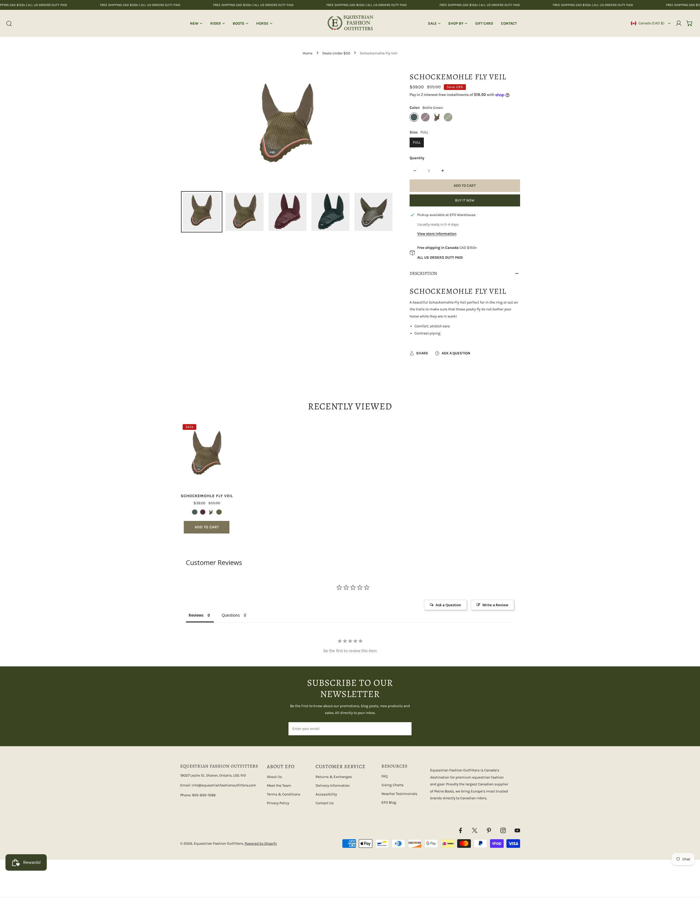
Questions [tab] (231, 615)
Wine (425, 117)
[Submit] (405, 728)
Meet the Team (279, 785)
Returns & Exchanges (334, 777)
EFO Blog (388, 802)
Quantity (417, 158)
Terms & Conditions (283, 794)
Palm (436, 117)
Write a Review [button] (495, 604)
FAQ (384, 776)
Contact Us (325, 803)
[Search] (9, 23)
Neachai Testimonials (399, 794)
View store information (436, 234)
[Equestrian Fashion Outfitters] (350, 23)
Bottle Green (414, 117)
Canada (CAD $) (651, 23)
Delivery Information (333, 785)
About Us (274, 777)
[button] (689, 23)
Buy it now (464, 200)
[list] (287, 127)
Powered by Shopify (261, 843)
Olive (448, 117)
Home (308, 53)
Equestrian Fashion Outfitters (218, 843)
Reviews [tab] (196, 615)
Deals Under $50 (336, 53)
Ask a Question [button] (448, 604)
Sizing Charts (392, 785)
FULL (417, 142)
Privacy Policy (278, 803)
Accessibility (326, 794)
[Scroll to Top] (691, 869)
